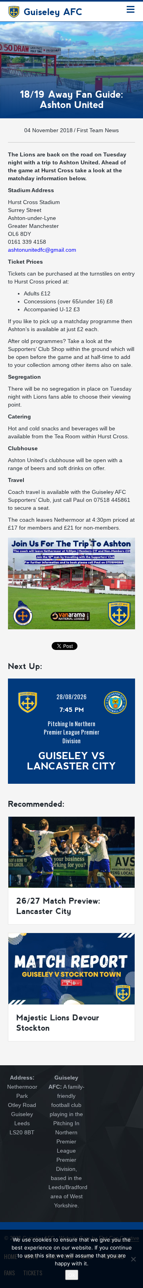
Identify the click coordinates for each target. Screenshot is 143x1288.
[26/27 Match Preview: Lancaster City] (71, 851)
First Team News (98, 130)
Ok (71, 1275)
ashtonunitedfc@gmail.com (42, 250)
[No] (133, 1259)
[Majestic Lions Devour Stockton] (71, 968)
